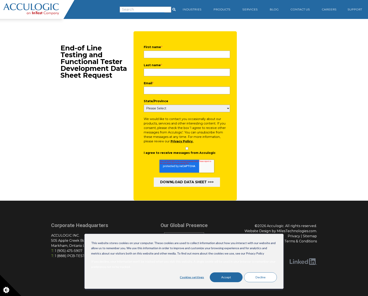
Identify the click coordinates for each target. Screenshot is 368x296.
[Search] (174, 10)
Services (250, 9)
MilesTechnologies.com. (297, 231)
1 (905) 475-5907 (68, 251)
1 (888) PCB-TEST (70, 256)
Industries (192, 9)
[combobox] (145, 10)
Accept (226, 277)
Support (355, 9)
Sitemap (310, 236)
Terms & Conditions (300, 241)
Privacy (294, 236)
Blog (274, 9)
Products (221, 9)
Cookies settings (192, 277)
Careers (329, 9)
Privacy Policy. (182, 141)
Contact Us (300, 9)
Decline (261, 277)
